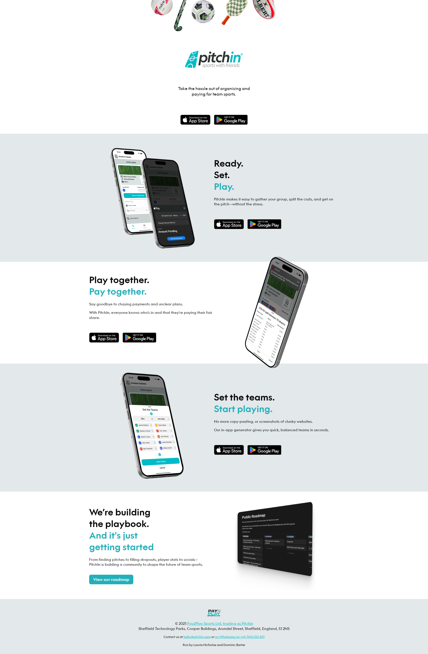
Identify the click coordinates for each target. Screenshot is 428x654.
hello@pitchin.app (197, 637)
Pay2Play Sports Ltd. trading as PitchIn (220, 623)
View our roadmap (111, 579)
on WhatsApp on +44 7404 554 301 (240, 637)
